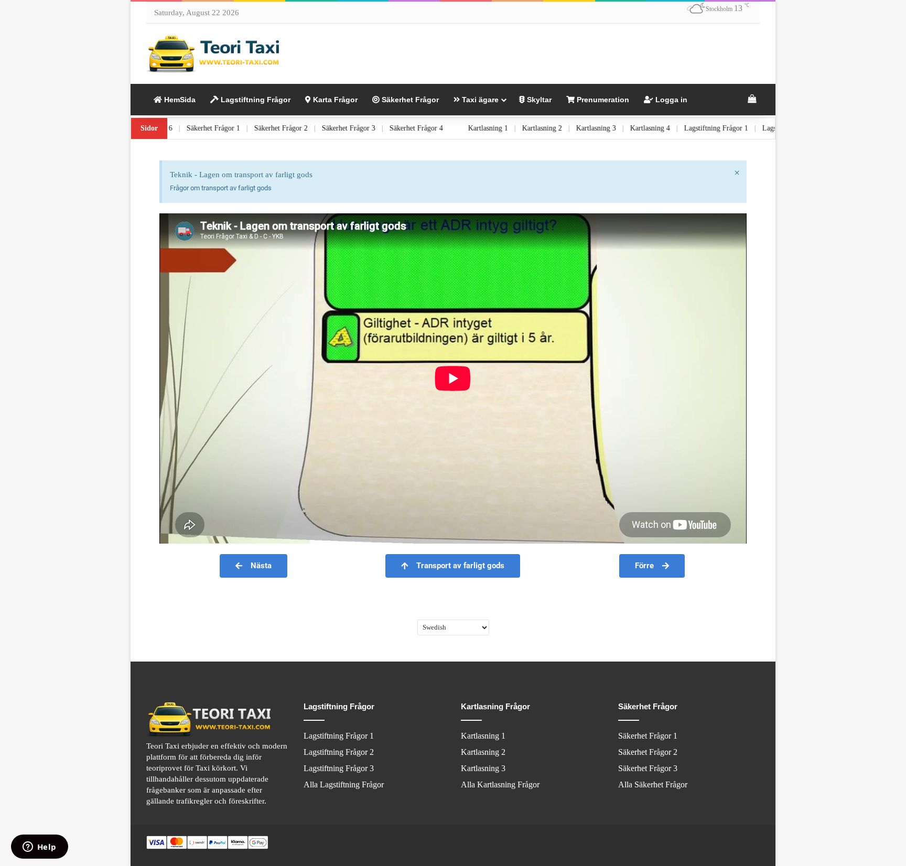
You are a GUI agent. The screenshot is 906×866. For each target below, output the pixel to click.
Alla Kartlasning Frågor (500, 784)
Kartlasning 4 (685, 128)
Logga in (670, 99)
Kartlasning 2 (577, 128)
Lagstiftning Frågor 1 (751, 128)
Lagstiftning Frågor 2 (339, 752)
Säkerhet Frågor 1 (248, 128)
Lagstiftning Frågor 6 (175, 128)
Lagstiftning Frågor (254, 99)
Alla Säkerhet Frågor (652, 784)
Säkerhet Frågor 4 (451, 128)
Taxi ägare (479, 99)
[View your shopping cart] (752, 99)
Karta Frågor (334, 99)
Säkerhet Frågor (409, 99)
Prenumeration (602, 99)
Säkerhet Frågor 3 (383, 128)
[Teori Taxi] (214, 53)
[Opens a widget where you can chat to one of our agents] (39, 848)
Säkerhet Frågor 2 (315, 128)
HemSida (179, 99)
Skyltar (538, 99)
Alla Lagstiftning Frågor (344, 784)
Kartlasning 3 (631, 128)
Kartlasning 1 (523, 128)
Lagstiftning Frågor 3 (339, 768)
